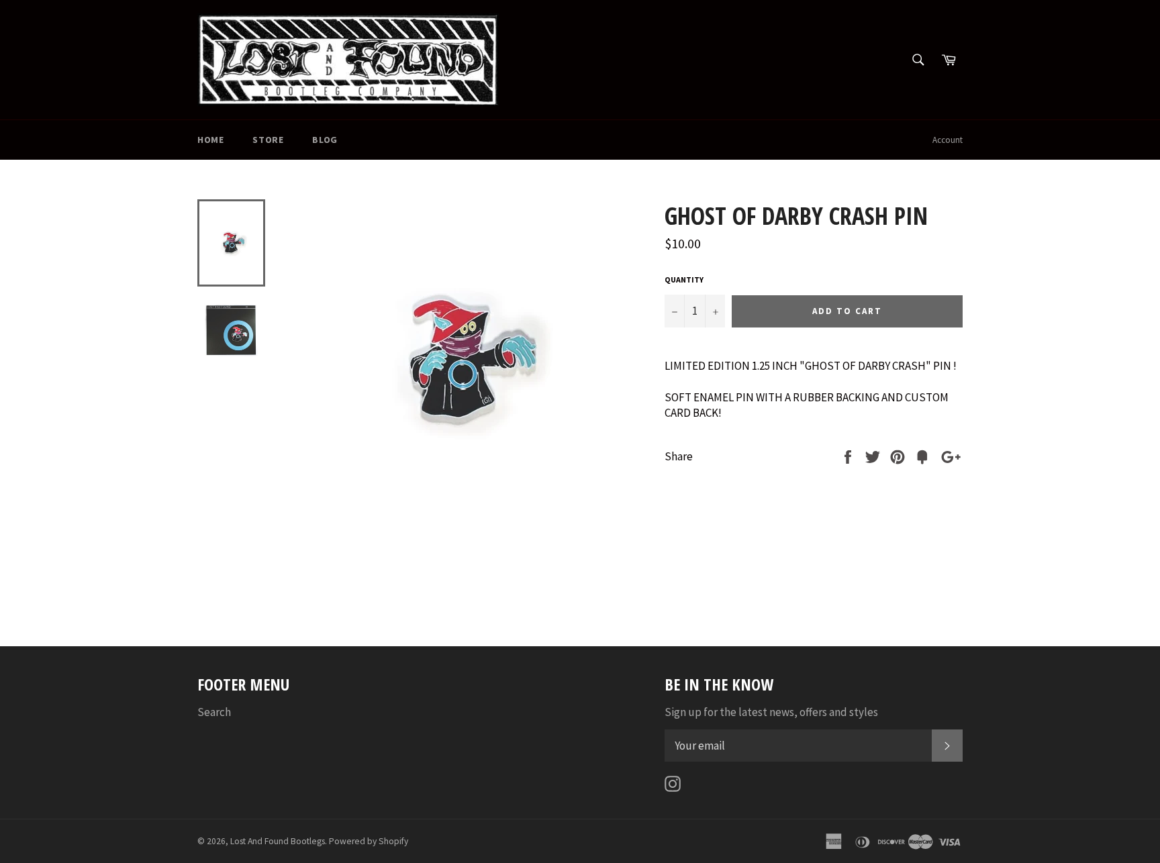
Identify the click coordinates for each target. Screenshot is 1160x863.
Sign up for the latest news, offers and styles (771, 712)
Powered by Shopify (368, 841)
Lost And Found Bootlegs (277, 841)
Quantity (684, 279)
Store (267, 140)
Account (947, 140)
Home (210, 140)
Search (214, 712)
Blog (324, 140)
